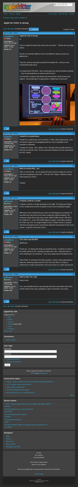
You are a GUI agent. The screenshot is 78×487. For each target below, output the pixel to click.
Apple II (23, 18)
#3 (73, 166)
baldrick (8, 137)
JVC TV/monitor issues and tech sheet (18, 384)
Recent (18, 14)
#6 (73, 274)
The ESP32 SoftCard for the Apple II (18, 390)
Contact (71, 14)
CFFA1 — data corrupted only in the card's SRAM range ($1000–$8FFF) (29, 381)
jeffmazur (8, 201)
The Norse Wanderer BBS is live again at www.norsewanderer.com (26, 425)
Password (8, 354)
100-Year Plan (63, 14)
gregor (7, 422)
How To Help (53, 14)
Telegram (11, 329)
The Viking (8, 427)
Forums (11, 14)
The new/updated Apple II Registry (16, 414)
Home (6, 14)
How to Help (39, 474)
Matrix (10, 319)
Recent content (11, 340)
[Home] (17, 10)
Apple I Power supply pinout (15, 387)
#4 (73, 198)
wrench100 (8, 411)
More (72, 395)
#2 (73, 133)
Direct (32, 373)
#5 (73, 237)
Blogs (8, 436)
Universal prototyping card (13, 419)
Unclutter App (43, 373)
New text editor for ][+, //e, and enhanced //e (20, 392)
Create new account (12, 359)
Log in (5, 29)
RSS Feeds (9, 441)
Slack (10, 326)
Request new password (14, 362)
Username (8, 349)
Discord (10, 322)
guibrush (7, 406)
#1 (73, 33)
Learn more (8, 331)
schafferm (9, 36)
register (12, 29)
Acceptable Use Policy (13, 447)
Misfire (10, 324)
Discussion (15, 18)
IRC (9, 317)
